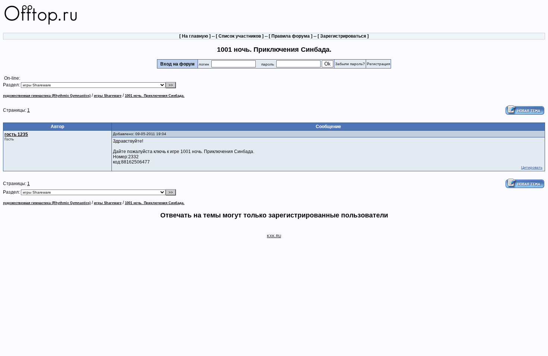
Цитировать (531, 167)
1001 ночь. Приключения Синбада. (155, 96)
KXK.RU (274, 236)
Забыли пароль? (350, 64)
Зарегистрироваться (343, 36)
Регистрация (378, 64)
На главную (195, 36)
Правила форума (290, 36)
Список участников (239, 36)
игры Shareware (108, 96)
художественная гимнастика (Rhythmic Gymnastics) (47, 96)
